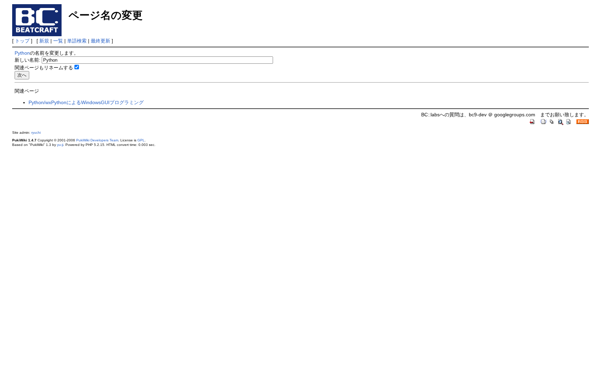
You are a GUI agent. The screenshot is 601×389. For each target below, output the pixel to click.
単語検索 (77, 41)
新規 (44, 41)
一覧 (58, 41)
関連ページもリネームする (44, 67)
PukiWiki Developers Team (97, 140)
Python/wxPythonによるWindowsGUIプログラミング (86, 102)
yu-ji (60, 145)
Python (22, 53)
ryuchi (36, 132)
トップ (22, 41)
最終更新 (100, 41)
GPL (141, 140)
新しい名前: (27, 60)
